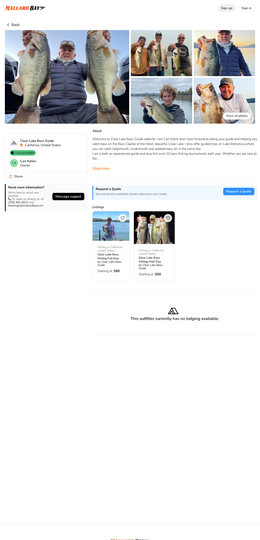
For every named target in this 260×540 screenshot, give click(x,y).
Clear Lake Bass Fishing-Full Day (108, 256)
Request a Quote (238, 191)
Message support (68, 196)
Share (18, 176)
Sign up (226, 8)
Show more (101, 168)
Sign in (247, 8)
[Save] (123, 218)
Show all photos (237, 116)
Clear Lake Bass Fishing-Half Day (150, 259)
